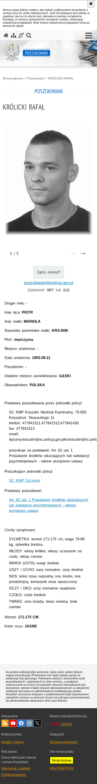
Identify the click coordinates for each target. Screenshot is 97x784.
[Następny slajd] (83, 253)
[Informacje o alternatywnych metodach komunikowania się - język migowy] (21, 35)
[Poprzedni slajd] (74, 253)
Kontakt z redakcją (12, 742)
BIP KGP (67, 724)
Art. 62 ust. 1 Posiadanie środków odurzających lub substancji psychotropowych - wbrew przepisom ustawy (48, 505)
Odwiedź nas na (13, 723)
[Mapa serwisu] (13, 35)
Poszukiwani (35, 78)
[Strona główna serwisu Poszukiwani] (6, 35)
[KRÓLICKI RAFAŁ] (48, 180)
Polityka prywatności (13, 774)
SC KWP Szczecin (24, 480)
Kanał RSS (5, 723)
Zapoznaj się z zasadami (15, 768)
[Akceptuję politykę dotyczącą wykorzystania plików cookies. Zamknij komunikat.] (91, 3)
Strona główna (13, 78)
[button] (88, 36)
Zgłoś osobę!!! (48, 272)
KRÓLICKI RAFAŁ (61, 78)
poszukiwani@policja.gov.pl (48, 282)
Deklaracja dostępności (64, 742)
